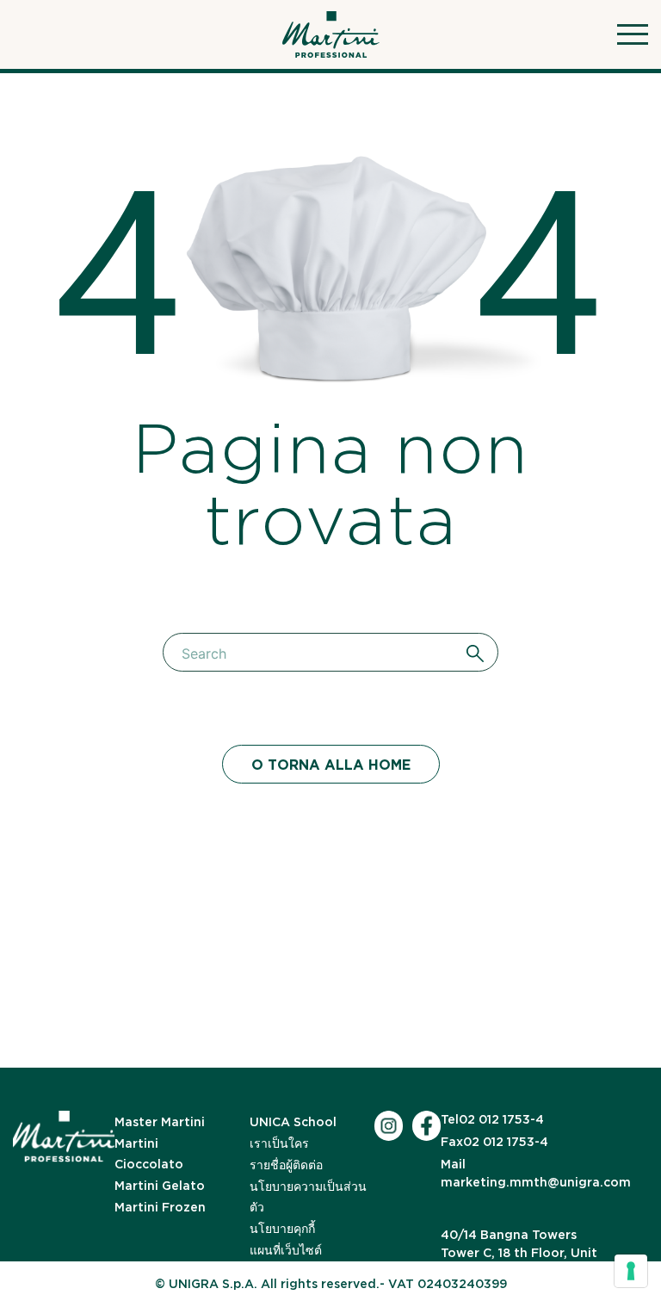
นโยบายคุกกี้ (282, 1229)
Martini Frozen (160, 1207)
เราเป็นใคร (279, 1143)
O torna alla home (331, 765)
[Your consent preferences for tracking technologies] (631, 1271)
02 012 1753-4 (492, 1119)
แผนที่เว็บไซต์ (286, 1250)
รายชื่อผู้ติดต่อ (286, 1165)
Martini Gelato (159, 1186)
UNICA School (293, 1122)
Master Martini (159, 1122)
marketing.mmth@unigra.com (536, 1173)
